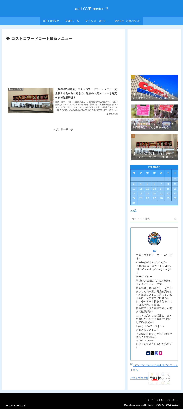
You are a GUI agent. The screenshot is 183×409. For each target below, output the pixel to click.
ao (154, 250)
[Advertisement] (63, 63)
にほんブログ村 (139, 378)
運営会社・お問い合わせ (168, 400)
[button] (175, 219)
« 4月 (133, 210)
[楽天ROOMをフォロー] (160, 353)
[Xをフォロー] (152, 353)
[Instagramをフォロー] (156, 353)
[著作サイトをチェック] (148, 353)
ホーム (151, 400)
